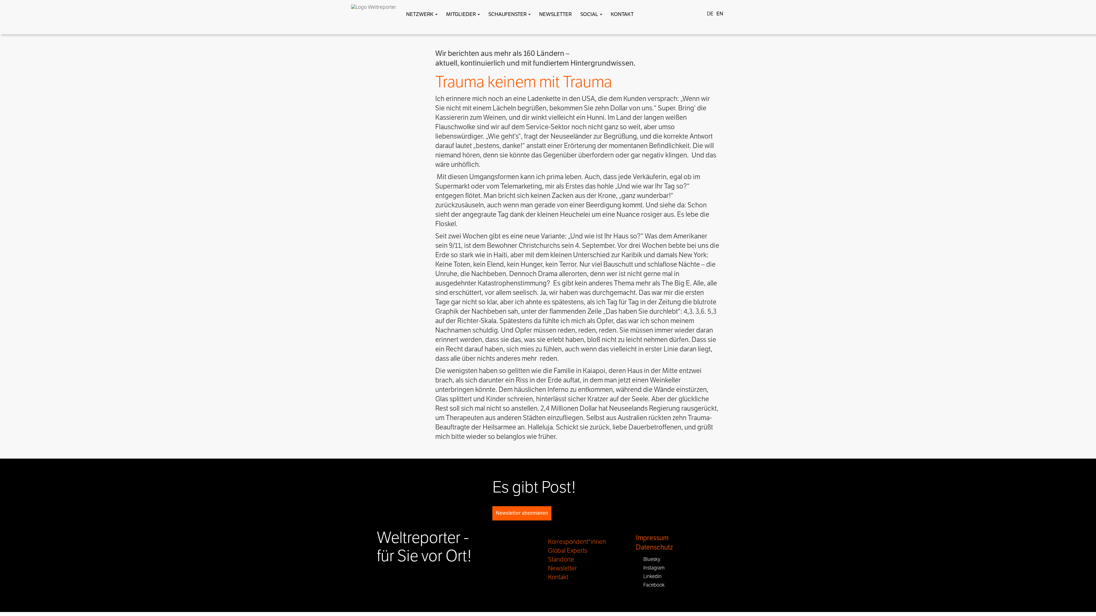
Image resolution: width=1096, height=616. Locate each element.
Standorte (561, 559)
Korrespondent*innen (577, 542)
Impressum (652, 538)
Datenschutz (654, 547)
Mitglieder (461, 14)
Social (589, 14)
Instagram (652, 568)
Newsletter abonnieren (522, 513)
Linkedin (651, 576)
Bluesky (650, 559)
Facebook (652, 585)
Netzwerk (420, 14)
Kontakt (622, 14)
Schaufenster (508, 14)
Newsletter (555, 14)
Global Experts (567, 550)
